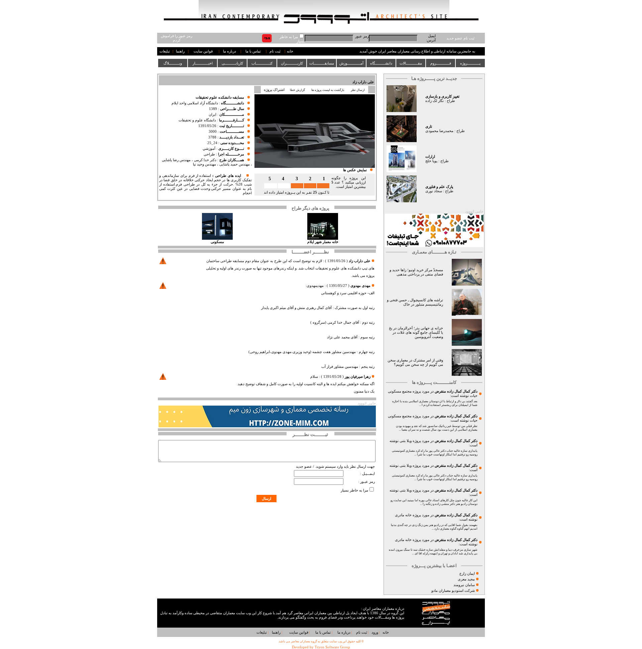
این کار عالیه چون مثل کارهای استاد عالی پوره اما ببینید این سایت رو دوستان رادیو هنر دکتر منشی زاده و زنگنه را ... (434, 502)
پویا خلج (431, 161)
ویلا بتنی (406, 441)
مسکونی (217, 242)
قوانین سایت (203, 51)
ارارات (430, 156)
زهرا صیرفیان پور (357, 376)
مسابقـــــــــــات (321, 63)
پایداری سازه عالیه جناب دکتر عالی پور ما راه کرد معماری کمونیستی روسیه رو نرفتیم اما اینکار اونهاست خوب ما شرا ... (434, 452)
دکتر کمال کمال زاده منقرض (456, 391)
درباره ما (229, 51)
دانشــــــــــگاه (381, 63)
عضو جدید (304, 466)
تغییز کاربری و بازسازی (442, 96)
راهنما (180, 51)
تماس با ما (253, 51)
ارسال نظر (358, 90)
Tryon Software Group (332, 647)
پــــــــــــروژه (470, 63)
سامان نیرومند (464, 585)
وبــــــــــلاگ (173, 63)
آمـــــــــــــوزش (351, 63)
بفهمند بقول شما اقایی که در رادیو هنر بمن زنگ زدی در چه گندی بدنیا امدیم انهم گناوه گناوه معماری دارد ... (434, 526)
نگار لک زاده (434, 101)
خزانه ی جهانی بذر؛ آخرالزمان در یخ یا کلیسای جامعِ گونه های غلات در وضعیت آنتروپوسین (416, 332)
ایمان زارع (467, 573)
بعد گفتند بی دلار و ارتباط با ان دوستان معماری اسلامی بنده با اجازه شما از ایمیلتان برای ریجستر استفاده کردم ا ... (434, 403)
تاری (428, 126)
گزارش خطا (297, 90)
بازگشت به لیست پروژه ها (327, 90)
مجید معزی (466, 579)
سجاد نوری (433, 191)
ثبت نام (275, 51)
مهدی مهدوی (360, 286)
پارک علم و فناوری (439, 187)
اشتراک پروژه (274, 90)
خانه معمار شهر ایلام (322, 242)
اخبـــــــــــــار (203, 63)
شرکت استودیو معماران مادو (453, 590)
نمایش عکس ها (355, 170)
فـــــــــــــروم (440, 63)
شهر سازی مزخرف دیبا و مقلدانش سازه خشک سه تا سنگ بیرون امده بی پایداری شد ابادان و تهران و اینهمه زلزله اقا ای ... (433, 551)
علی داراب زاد (363, 82)
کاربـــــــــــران (292, 63)
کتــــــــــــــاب (262, 63)
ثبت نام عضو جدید (460, 38)
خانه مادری (403, 515)
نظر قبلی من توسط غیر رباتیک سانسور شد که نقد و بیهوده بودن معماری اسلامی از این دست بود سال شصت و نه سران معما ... (436, 427)
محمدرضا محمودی (439, 131)
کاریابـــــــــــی (232, 63)
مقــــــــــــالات (411, 63)
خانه (290, 51)
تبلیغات (164, 51)
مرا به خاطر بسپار (354, 490)
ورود (374, 632)
